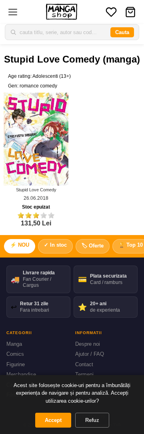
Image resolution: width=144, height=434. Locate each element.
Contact (84, 364)
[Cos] (130, 12)
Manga (14, 344)
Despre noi (87, 344)
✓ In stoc (55, 245)
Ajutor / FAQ (89, 354)
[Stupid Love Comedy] (36, 139)
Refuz (92, 420)
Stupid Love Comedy (36, 189)
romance (29, 86)
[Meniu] (13, 12)
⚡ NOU (19, 245)
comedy (48, 86)
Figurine (15, 364)
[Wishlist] (111, 12)
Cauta (122, 32)
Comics (15, 354)
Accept (53, 420)
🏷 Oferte (93, 246)
